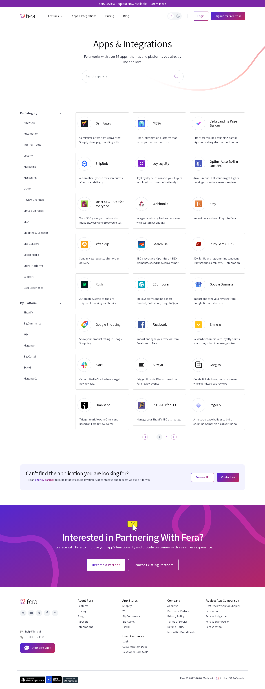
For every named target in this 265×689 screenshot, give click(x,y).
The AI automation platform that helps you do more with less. (156, 140)
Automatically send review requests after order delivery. (101, 180)
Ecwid (27, 367)
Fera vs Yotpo (214, 627)
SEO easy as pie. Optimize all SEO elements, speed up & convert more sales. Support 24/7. (158, 261)
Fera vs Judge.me (216, 616)
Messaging (30, 178)
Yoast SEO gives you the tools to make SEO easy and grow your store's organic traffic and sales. (102, 220)
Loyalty (28, 156)
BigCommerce (32, 323)
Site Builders (31, 244)
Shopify (28, 312)
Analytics (29, 123)
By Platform (28, 303)
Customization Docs (134, 647)
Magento (29, 345)
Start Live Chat (41, 648)
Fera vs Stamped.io (217, 621)
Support (29, 277)
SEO (26, 222)
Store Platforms (33, 266)
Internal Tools (32, 145)
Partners (83, 621)
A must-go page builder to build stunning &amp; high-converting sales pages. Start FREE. (216, 422)
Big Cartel (30, 356)
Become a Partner (178, 611)
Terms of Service (177, 621)
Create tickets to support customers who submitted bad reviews (215, 381)
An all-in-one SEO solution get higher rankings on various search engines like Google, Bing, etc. (216, 180)
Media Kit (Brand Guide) (181, 632)
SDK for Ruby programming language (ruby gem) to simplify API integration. (216, 261)
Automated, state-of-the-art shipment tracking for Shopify (97, 301)
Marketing (30, 167)
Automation (31, 134)
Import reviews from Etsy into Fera (214, 218)
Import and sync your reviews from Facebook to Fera (157, 341)
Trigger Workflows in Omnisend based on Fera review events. (98, 422)
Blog (81, 616)
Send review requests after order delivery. (99, 261)
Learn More (158, 4)
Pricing (82, 611)
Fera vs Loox (213, 611)
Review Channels (34, 200)
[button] (55, 16)
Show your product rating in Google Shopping (101, 341)
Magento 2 (30, 378)
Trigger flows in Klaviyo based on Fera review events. (156, 381)
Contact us (228, 477)
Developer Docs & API (135, 652)
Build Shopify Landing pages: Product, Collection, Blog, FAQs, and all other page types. (158, 301)
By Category (28, 113)
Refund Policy (175, 627)
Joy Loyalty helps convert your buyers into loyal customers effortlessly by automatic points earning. (159, 180)
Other (27, 189)
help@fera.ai (33, 631)
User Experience (33, 288)
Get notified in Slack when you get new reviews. (99, 381)
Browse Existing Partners (153, 564)
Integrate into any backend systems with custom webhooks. (158, 220)
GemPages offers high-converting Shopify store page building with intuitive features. (100, 140)
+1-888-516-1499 (35, 637)
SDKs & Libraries (34, 211)
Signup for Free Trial (228, 16)
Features (83, 606)
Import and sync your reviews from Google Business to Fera (214, 301)
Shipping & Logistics (36, 233)
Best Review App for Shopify (223, 606)
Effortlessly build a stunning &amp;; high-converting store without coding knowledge (216, 140)
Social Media (31, 255)
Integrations (85, 627)
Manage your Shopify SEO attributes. (158, 419)
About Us (172, 606)
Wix (26, 334)
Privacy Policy (175, 616)
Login (125, 641)
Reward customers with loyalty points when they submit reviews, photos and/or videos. (216, 341)
